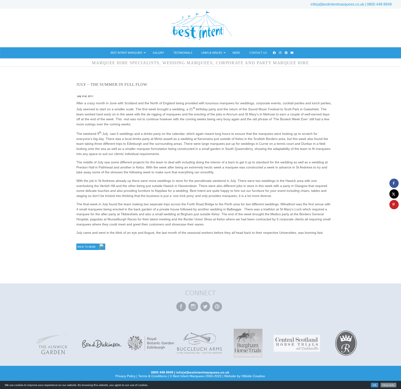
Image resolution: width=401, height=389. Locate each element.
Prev (25, 343)
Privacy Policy (125, 376)
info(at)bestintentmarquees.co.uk (337, 4)
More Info (388, 385)
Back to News (87, 246)
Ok (374, 385)
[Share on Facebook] (394, 183)
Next (373, 343)
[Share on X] (394, 194)
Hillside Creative (253, 376)
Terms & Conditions (152, 376)
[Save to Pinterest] (394, 204)
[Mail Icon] (292, 52)
